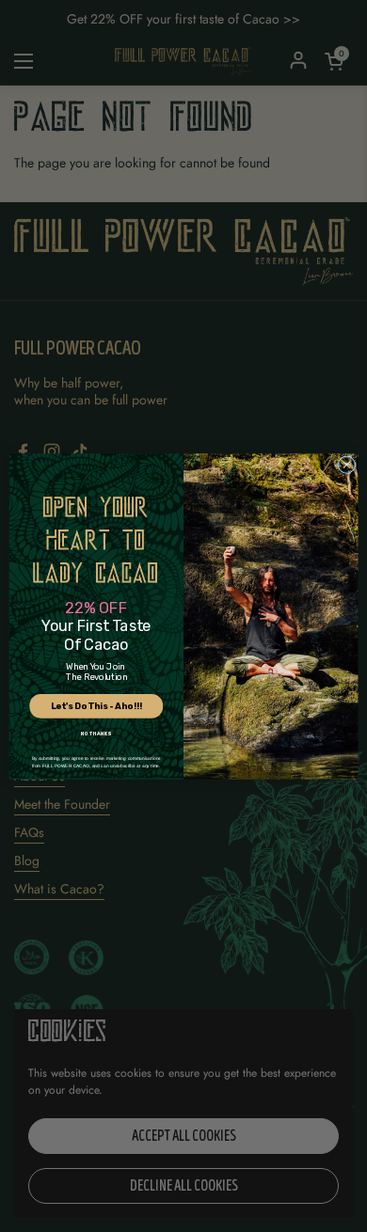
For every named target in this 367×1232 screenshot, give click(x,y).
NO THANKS (96, 733)
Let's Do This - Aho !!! (96, 706)
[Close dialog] (347, 464)
